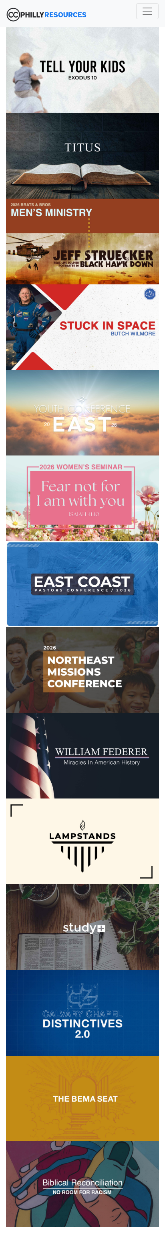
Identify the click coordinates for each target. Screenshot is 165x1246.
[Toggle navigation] (147, 11)
